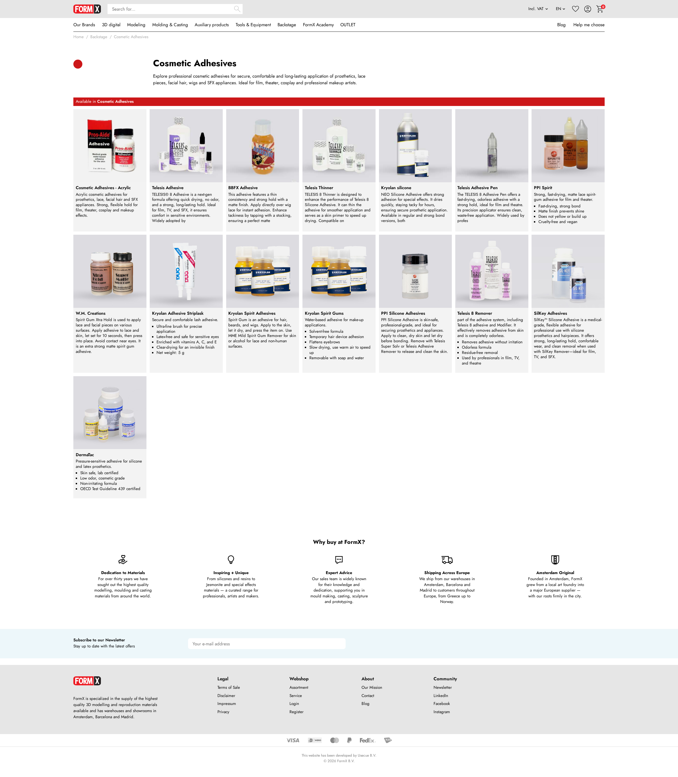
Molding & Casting (170, 24)
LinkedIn (441, 696)
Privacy (223, 712)
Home (78, 37)
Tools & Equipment (253, 24)
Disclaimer (226, 696)
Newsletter (443, 687)
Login (294, 704)
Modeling (136, 24)
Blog (561, 24)
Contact (368, 696)
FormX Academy (318, 24)
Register (296, 712)
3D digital (111, 24)
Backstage (287, 24)
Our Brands (84, 24)
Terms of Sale (228, 687)
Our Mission (372, 687)
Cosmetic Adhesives (131, 37)
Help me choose (589, 24)
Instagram (442, 712)
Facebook (442, 704)
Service (295, 696)
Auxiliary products (212, 24)
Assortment (298, 687)
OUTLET (347, 24)
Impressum (226, 704)
